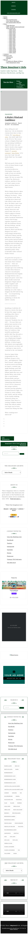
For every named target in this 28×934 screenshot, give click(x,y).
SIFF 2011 (12, 47)
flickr (12, 802)
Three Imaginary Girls (13, 67)
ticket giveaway (9, 846)
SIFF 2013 (12, 44)
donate (6, 509)
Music (5, 18)
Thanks (13, 9)
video (15, 853)
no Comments (15, 124)
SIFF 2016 (12, 39)
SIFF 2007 (12, 52)
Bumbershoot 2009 (10, 782)
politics (20, 826)
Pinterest (10, 556)
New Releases (16, 813)
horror (19, 802)
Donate (13, 5)
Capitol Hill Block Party (12, 786)
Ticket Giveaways (9, 850)
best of (17, 765)
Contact (6, 54)
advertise (13, 509)
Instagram (10, 546)
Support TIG (7, 55)
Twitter (9, 543)
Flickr (9, 553)
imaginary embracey (11, 123)
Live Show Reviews (12, 21)
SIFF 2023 (12, 31)
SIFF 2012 (12, 45)
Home (5, 17)
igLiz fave (7, 806)
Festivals (19, 799)
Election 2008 (8, 799)
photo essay (8, 823)
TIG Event (7, 853)
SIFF (5, 836)
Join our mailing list (13, 13)
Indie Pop (7, 809)
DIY (21, 792)
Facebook (10, 540)
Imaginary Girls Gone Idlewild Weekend (15, 444)
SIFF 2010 (12, 48)
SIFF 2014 (12, 42)
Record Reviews (11, 19)
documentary (8, 796)
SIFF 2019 (12, 35)
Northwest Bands (9, 816)
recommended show (10, 829)
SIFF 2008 (12, 51)
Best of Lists (8, 769)
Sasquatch (7, 833)
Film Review (10, 25)
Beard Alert (8, 765)
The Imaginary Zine (13, 62)
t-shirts (20, 509)
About (13, 2)
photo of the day (9, 826)
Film (5, 24)
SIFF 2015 (12, 41)
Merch (5, 59)
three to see (8, 843)
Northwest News (9, 819)
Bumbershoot (8, 772)
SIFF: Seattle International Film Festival (15, 27)
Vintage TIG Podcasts (14, 559)
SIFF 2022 (12, 32)
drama (18, 796)
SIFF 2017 (12, 38)
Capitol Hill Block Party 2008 (13, 789)
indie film (16, 806)
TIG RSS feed (11, 562)
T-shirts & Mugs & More (14, 61)
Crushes (14, 792)
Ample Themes (14, 929)
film (5, 802)
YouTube (10, 549)
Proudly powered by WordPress (10, 928)
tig (19, 850)
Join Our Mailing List (14, 537)
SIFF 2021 (12, 34)
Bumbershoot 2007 (10, 776)
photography (19, 823)
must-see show (17, 809)
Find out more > (15, 498)
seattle (16, 833)
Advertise (9, 57)
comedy (6, 792)
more (14, 510)
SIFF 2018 (12, 37)
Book (16, 769)
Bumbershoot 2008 (10, 779)
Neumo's (6, 813)
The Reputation (6, 438)
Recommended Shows (13, 22)
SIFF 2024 (12, 29)
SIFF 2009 (12, 49)
